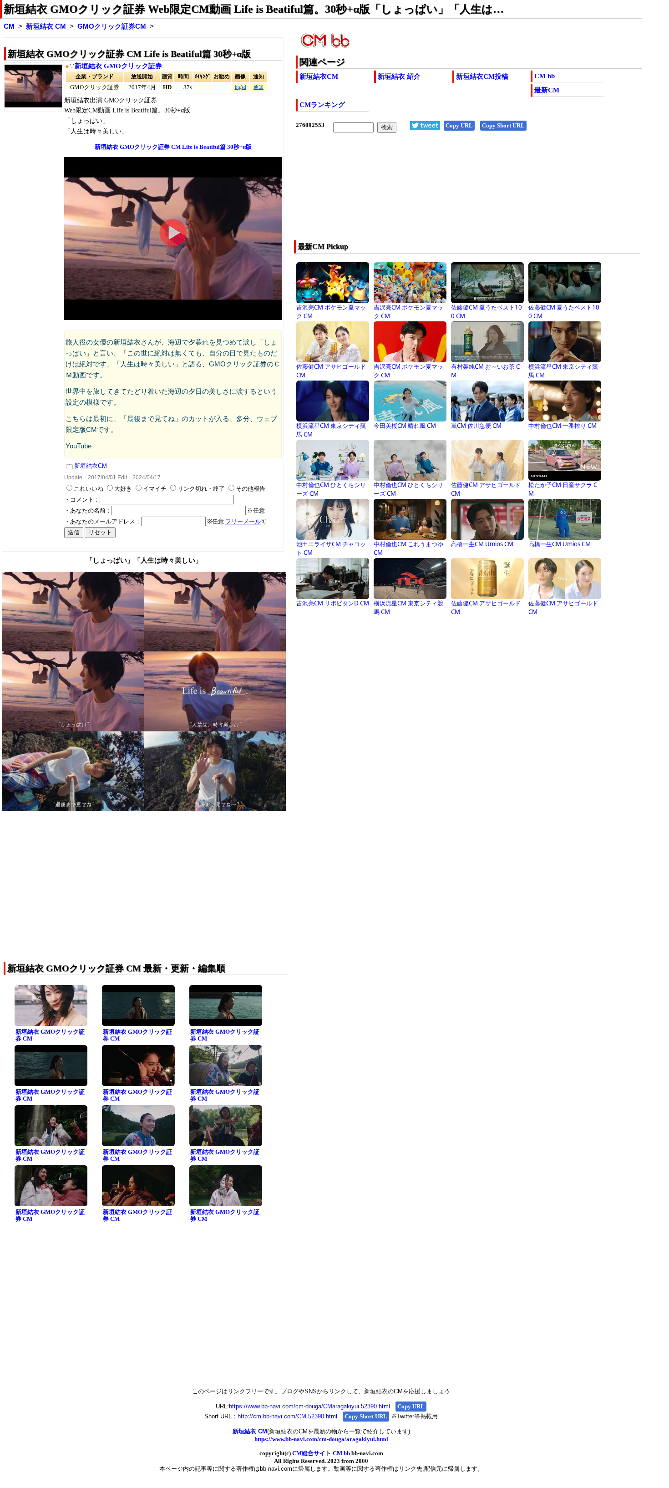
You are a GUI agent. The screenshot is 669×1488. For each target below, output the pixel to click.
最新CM (546, 90)
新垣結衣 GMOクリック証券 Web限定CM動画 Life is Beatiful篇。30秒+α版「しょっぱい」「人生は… (254, 9)
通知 (258, 87)
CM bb (544, 76)
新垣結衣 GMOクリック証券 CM (50, 1035)
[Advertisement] (434, 193)
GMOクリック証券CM (111, 26)
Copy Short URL (503, 125)
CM (9, 26)
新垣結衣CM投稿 (482, 76)
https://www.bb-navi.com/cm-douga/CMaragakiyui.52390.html (309, 1406)
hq (237, 87)
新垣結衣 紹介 (399, 76)
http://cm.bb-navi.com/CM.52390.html (287, 1416)
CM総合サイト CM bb (321, 1453)
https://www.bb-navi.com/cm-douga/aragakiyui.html (321, 1439)
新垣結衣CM (318, 76)
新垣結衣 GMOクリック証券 (118, 66)
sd (244, 87)
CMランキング (322, 104)
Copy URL (459, 125)
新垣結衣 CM (46, 26)
